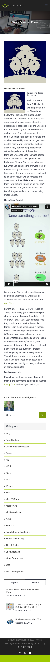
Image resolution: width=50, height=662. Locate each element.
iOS (7, 459)
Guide (9, 453)
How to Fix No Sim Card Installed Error (22, 591)
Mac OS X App (13, 499)
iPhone (9, 486)
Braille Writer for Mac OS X (28, 619)
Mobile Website (13, 512)
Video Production (14, 558)
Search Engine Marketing (18, 532)
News (8, 519)
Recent (35, 582)
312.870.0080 (25, 647)
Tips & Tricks (12, 545)
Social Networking (15, 538)
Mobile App (11, 505)
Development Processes (17, 446)
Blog (8, 433)
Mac (8, 492)
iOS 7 (8, 466)
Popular (14, 582)
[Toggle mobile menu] (46, 5)
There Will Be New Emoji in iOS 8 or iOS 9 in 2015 (28, 605)
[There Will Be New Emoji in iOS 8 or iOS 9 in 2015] (10, 605)
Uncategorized (13, 551)
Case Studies (12, 440)
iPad (8, 479)
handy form (10, 384)
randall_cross (29, 397)
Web (8, 565)
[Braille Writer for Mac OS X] (10, 620)
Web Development (15, 571)
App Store (9, 303)
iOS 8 (8, 473)
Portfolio (10, 525)
